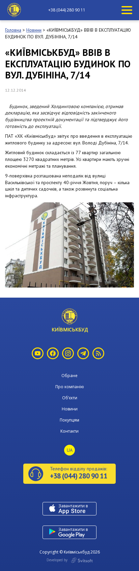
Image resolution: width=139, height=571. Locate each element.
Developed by (57, 560)
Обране (69, 375)
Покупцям (69, 420)
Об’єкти (69, 398)
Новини (70, 409)
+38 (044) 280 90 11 (66, 10)
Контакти (69, 431)
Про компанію (69, 387)
